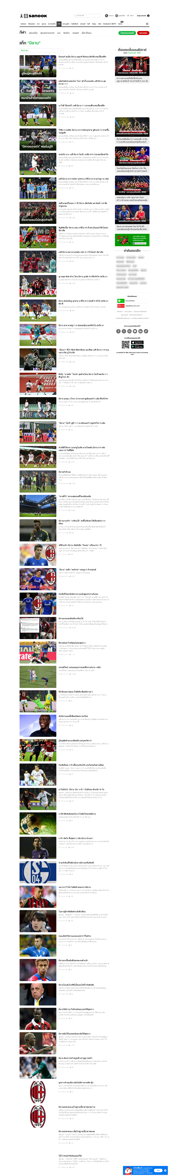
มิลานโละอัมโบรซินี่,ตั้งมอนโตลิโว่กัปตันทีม (76, 984)
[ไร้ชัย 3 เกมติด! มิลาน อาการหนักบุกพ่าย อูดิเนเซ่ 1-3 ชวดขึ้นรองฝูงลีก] (38, 139)
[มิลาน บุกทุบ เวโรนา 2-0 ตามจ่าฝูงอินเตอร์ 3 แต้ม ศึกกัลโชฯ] (38, 408)
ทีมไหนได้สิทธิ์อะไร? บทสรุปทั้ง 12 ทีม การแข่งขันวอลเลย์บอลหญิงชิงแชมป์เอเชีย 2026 (132, 142)
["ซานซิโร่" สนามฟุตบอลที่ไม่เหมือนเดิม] (38, 505)
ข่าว (38, 24)
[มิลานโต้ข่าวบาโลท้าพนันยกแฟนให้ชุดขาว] (38, 1018)
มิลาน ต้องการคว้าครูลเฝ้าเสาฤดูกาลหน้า (75, 1058)
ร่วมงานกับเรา (128, 311)
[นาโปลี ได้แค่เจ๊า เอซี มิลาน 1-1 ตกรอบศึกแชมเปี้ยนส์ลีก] (38, 115)
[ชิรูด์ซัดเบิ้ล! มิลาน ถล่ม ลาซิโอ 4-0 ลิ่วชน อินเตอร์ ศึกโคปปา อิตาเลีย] (38, 237)
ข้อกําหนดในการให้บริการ (136, 315)
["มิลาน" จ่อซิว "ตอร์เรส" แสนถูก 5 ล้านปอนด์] (38, 579)
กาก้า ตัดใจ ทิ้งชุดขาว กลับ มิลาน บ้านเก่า (76, 838)
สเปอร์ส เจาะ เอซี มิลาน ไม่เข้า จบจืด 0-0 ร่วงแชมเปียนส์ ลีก (83, 154)
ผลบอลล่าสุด (121, 279)
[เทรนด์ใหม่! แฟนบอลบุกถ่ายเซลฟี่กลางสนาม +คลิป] (38, 676)
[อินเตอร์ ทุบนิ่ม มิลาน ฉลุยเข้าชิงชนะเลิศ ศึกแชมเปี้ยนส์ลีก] (38, 66)
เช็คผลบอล (130, 262)
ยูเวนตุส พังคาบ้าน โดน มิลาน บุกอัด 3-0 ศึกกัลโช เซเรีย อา (83, 276)
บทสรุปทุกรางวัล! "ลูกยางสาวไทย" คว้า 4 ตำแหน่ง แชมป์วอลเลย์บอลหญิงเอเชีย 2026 (132, 200)
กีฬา (59, 24)
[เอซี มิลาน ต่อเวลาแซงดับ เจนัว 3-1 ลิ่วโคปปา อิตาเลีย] (38, 261)
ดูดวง (44, 24)
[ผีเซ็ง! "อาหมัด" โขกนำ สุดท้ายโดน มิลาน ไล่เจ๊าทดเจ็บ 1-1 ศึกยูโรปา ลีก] (38, 383)
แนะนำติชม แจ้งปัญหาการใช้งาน (140, 318)
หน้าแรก (23, 24)
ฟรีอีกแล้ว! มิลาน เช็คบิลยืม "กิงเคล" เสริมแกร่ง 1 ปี (80, 545)
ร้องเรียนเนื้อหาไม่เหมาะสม (123, 318)
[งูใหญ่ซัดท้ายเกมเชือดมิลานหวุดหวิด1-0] (38, 750)
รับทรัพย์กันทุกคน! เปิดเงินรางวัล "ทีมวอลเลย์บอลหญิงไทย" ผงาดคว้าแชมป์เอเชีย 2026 (132, 171)
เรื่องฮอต (31, 24)
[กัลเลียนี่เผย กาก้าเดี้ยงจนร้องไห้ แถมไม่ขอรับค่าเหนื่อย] (38, 774)
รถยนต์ (82, 24)
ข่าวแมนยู (120, 257)
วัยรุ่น (94, 24)
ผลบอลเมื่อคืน (133, 270)
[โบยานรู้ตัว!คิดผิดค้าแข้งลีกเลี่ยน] (38, 921)
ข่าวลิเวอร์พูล (131, 257)
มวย (134, 266)
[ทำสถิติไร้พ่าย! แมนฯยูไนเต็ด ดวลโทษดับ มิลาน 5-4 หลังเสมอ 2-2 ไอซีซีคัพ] (38, 457)
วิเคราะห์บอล (121, 270)
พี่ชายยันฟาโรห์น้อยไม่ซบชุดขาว (72, 642)
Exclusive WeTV (109, 24)
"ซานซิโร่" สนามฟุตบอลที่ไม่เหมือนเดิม (75, 496)
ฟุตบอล (143, 270)
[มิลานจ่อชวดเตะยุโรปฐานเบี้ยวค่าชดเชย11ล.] (38, 1116)
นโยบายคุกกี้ (124, 315)
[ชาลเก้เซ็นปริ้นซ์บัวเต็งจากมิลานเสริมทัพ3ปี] (38, 872)
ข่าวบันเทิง (52, 24)
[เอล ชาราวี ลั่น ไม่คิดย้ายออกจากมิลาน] (38, 896)
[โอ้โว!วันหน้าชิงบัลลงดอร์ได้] (38, 1165)
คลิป (99, 24)
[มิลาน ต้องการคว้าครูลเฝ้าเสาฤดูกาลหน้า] (38, 1067)
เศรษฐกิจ (66, 24)
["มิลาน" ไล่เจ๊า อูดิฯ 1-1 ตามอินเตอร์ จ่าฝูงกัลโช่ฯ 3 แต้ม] (38, 432)
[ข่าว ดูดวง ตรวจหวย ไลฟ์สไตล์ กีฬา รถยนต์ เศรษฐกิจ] (33, 16)
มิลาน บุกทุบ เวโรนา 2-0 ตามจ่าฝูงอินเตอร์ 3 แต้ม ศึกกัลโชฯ (83, 398)
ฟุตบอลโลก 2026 (122, 287)
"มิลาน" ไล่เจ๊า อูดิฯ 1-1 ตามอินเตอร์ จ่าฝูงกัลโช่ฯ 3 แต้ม (82, 423)
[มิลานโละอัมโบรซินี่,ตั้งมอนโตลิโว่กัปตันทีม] (38, 994)
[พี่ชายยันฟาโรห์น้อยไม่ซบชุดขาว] (38, 652)
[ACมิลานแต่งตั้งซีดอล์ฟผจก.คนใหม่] (38, 725)
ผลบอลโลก (133, 283)
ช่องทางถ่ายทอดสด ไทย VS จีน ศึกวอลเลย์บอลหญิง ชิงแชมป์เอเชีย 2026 (132, 227)
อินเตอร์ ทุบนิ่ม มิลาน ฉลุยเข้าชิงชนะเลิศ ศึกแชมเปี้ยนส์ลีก (82, 56)
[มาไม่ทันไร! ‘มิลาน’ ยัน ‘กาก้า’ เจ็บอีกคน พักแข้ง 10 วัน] (38, 799)
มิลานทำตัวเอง (65, 471)
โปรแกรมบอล (121, 274)
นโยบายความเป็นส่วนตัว (140, 311)
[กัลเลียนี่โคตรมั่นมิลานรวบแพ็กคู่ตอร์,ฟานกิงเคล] (38, 603)
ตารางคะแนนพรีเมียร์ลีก (136, 279)
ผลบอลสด (120, 262)
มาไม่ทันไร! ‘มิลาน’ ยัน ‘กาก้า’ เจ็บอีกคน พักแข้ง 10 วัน (81, 789)
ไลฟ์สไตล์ (74, 24)
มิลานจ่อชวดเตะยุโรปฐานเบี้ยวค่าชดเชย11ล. (77, 1106)
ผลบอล (141, 257)
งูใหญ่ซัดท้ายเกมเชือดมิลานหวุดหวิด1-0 (75, 740)
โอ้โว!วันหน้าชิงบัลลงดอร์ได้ (70, 1155)
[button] (75, 15)
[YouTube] (135, 331)
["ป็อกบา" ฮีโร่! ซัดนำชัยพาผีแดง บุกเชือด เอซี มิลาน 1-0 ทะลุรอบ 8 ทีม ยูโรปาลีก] (38, 359)
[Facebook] (118, 331)
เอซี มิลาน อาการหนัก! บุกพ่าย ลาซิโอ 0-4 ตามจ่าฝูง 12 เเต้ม (84, 178)
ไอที (88, 24)
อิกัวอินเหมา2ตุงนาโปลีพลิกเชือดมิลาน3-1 (76, 691)
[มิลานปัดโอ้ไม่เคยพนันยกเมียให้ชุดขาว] (38, 1043)
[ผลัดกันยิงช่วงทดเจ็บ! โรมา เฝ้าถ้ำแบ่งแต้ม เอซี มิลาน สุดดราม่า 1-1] (38, 90)
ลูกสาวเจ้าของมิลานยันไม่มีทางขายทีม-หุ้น (76, 1082)
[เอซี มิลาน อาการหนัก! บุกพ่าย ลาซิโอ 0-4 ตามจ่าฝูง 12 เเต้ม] (38, 188)
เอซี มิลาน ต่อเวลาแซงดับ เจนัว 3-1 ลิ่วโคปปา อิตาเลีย (81, 252)
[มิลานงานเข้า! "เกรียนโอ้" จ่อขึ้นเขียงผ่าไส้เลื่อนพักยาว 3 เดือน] (38, 530)
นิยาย (120, 24)
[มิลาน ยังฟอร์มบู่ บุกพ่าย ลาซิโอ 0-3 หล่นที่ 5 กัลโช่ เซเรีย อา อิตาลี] (38, 310)
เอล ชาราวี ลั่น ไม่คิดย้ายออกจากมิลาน (75, 887)
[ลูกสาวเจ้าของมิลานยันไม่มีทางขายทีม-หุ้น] (38, 1092)
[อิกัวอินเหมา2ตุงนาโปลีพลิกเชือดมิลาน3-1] (38, 701)
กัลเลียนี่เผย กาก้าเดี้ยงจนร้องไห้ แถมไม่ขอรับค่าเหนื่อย (81, 765)
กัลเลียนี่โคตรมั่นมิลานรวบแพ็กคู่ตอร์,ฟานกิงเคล (78, 594)
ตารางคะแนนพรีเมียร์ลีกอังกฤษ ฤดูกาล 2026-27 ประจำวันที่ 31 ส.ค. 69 (132, 79)
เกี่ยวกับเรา (120, 311)
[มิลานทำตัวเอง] (38, 481)
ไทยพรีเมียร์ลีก (122, 283)
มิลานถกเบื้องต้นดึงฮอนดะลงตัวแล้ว (73, 960)
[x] (124, 331)
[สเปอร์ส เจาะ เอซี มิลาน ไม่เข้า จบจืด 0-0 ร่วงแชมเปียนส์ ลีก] (38, 163)
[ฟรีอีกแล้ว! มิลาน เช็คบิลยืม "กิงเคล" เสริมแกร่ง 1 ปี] (38, 554)
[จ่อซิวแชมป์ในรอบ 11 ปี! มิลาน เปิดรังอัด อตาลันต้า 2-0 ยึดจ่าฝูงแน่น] (38, 212)
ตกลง (158, 1170)
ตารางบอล (132, 274)
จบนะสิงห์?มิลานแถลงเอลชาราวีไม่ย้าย (75, 936)
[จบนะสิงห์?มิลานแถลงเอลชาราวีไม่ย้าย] (38, 945)
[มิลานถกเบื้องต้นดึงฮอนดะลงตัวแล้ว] (38, 969)
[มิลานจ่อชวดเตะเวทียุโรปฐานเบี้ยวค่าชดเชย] (38, 1140)
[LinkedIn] (140, 331)
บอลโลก (143, 283)
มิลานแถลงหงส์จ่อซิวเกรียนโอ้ (71, 618)
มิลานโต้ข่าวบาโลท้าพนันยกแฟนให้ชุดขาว (76, 1009)
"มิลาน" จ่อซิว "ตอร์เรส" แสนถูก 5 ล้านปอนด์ (77, 569)
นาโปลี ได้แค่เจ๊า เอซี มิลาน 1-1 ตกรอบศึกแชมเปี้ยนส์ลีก (82, 105)
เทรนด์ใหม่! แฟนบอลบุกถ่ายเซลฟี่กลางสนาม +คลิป (80, 667)
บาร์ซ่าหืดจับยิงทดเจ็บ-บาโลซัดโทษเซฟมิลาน (77, 813)
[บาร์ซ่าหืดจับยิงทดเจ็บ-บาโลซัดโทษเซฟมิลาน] (38, 823)
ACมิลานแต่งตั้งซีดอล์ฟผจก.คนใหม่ (73, 716)
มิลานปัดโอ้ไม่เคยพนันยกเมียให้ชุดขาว (74, 1033)
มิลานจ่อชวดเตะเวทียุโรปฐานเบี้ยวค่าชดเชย (77, 1131)
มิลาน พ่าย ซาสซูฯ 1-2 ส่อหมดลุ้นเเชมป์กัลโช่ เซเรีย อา (81, 325)
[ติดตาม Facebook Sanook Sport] (132, 240)
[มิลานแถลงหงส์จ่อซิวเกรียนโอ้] (38, 628)
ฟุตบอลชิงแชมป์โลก (123, 266)
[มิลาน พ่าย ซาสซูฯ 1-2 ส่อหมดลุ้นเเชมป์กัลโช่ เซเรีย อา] (38, 334)
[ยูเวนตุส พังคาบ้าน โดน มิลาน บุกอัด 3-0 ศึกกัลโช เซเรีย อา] (38, 286)
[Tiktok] (146, 331)
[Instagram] (129, 331)
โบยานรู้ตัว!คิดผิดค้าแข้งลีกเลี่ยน (72, 911)
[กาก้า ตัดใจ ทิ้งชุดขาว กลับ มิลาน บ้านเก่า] (38, 847)
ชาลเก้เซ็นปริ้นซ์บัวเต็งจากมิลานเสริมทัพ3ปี (76, 862)
